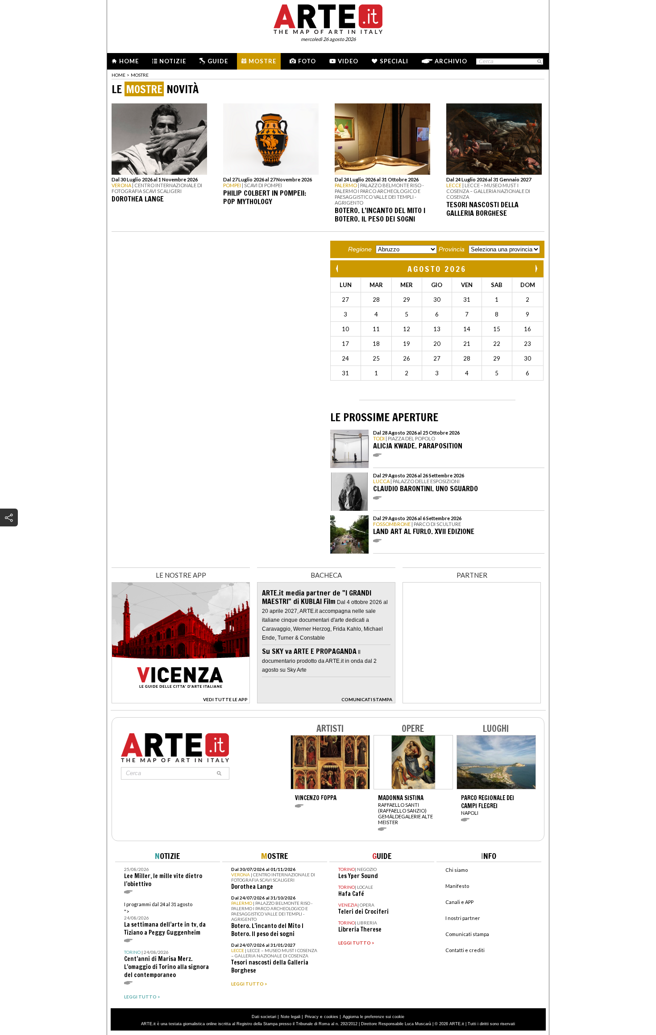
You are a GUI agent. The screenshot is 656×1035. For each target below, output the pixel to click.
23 (527, 343)
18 (376, 343)
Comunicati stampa (467, 934)
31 (466, 299)
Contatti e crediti (465, 950)
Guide (218, 61)
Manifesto (457, 886)
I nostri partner (462, 918)
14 (466, 329)
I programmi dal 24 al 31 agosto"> (165, 918)
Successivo (536, 268)
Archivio (451, 61)
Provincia (452, 249)
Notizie (172, 61)
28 (376, 299)
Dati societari (264, 1016)
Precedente (338, 268)
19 (406, 343)
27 (345, 299)
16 (527, 329)
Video (348, 61)
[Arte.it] (328, 18)
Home (129, 61)
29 (406, 299)
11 (376, 329)
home (118, 75)
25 (376, 358)
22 (496, 343)
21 (466, 343)
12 (406, 329)
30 (436, 299)
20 (436, 343)
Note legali (290, 1016)
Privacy (312, 1016)
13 (436, 329)
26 (406, 358)
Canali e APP (459, 902)
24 (345, 358)
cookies (331, 1016)
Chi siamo (456, 870)
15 (496, 329)
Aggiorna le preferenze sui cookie (373, 1016)
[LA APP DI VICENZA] (180, 701)
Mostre (262, 61)
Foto (307, 61)
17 (345, 343)
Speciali (394, 61)
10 (345, 329)
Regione (360, 249)
